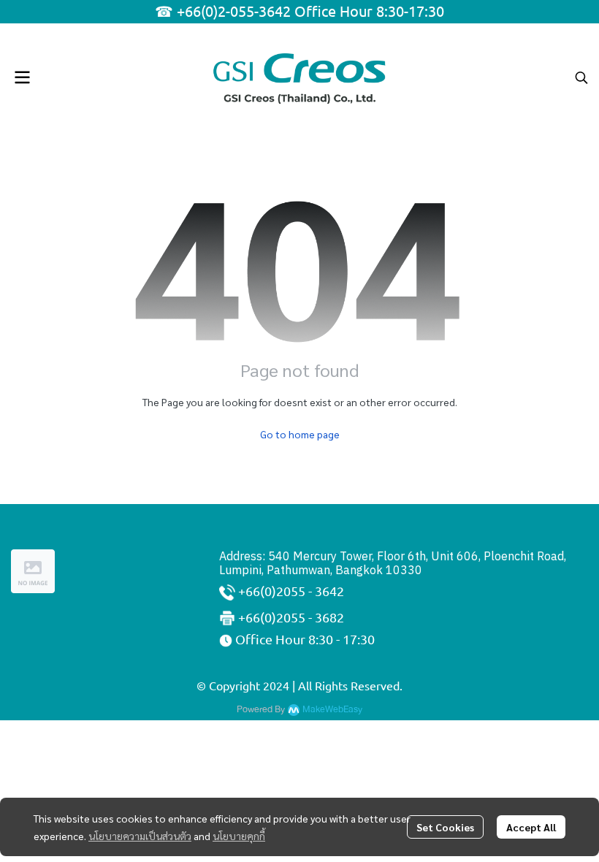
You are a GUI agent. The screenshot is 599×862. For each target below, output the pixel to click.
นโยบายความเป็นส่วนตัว (139, 835)
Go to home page (300, 433)
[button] (581, 77)
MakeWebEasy (332, 709)
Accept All (531, 827)
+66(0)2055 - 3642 (291, 591)
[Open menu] (22, 77)
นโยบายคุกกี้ (239, 835)
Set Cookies (445, 827)
